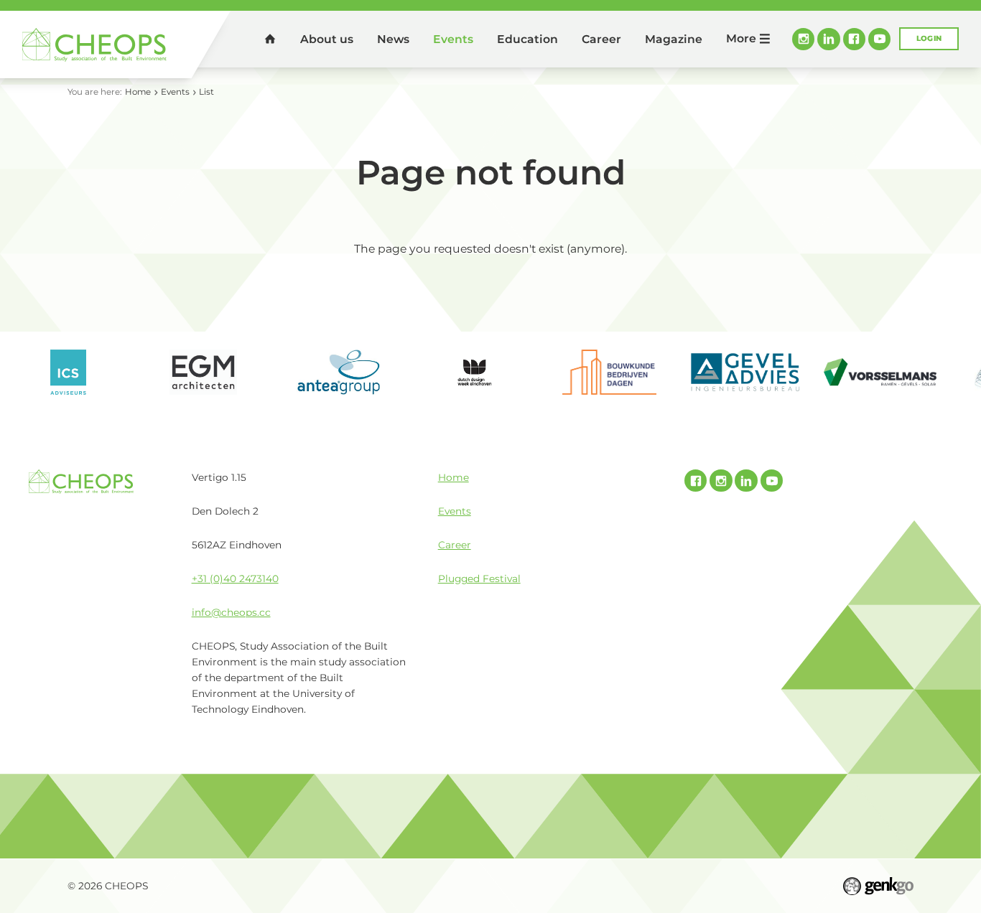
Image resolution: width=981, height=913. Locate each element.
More (741, 38)
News (393, 39)
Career (601, 39)
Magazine (673, 39)
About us (326, 39)
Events (453, 39)
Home (270, 38)
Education (527, 39)
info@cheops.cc (231, 612)
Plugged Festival (479, 578)
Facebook (854, 39)
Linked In (828, 39)
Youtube (879, 39)
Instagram (803, 39)
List (206, 92)
